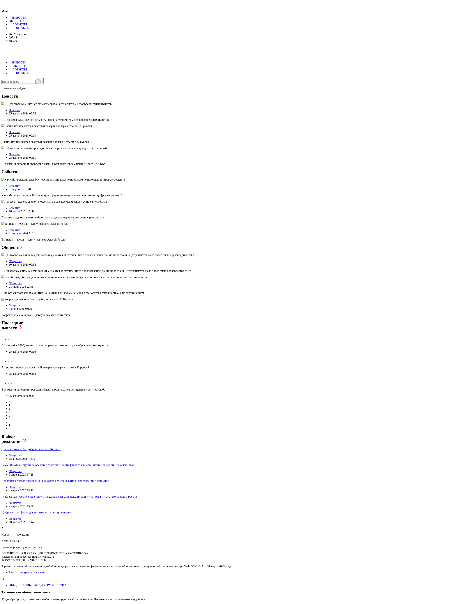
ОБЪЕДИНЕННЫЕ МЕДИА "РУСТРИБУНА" (38, 585)
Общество (15, 261)
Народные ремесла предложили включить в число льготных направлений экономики (55, 480)
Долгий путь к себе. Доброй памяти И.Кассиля (31, 449)
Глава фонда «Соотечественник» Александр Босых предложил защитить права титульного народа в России (69, 496)
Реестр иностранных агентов (27, 572)
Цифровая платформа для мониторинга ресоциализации (36, 512)
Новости (14, 110)
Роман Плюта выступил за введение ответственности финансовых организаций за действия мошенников (67, 465)
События (14, 185)
